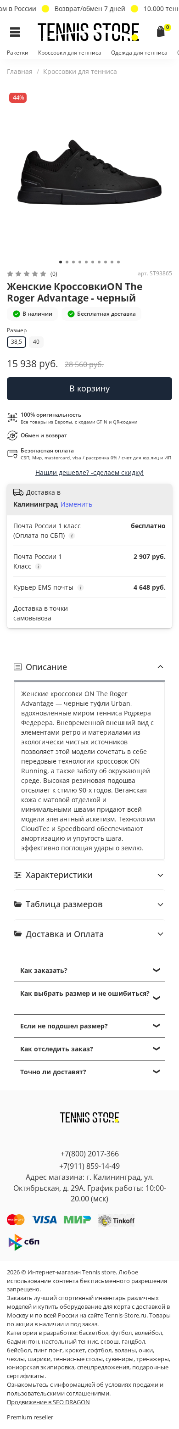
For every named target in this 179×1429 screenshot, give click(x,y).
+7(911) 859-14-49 (89, 1166)
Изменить (76, 504)
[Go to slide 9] (112, 262)
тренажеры (152, 1359)
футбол (121, 1333)
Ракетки (17, 52)
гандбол (133, 1341)
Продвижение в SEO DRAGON (48, 1402)
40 (36, 342)
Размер (17, 330)
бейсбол (19, 1350)
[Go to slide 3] (73, 262)
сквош (110, 1341)
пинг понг (48, 1350)
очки (146, 1350)
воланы (125, 1350)
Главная (20, 71)
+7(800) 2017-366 (90, 1154)
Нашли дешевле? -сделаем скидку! (89, 472)
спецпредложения (103, 1367)
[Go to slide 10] (118, 262)
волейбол (148, 1333)
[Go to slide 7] (99, 262)
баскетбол (93, 1333)
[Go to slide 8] (105, 262)
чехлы (16, 1359)
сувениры (120, 1359)
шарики (39, 1359)
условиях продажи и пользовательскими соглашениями (85, 1389)
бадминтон (23, 1341)
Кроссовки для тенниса (69, 52)
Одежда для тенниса (139, 52)
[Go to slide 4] (79, 262)
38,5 (16, 342)
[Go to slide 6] (92, 262)
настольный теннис (70, 1341)
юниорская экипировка (40, 1367)
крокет (75, 1350)
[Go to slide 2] (67, 262)
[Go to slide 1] (60, 262)
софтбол (100, 1350)
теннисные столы (78, 1359)
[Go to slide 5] (86, 262)
